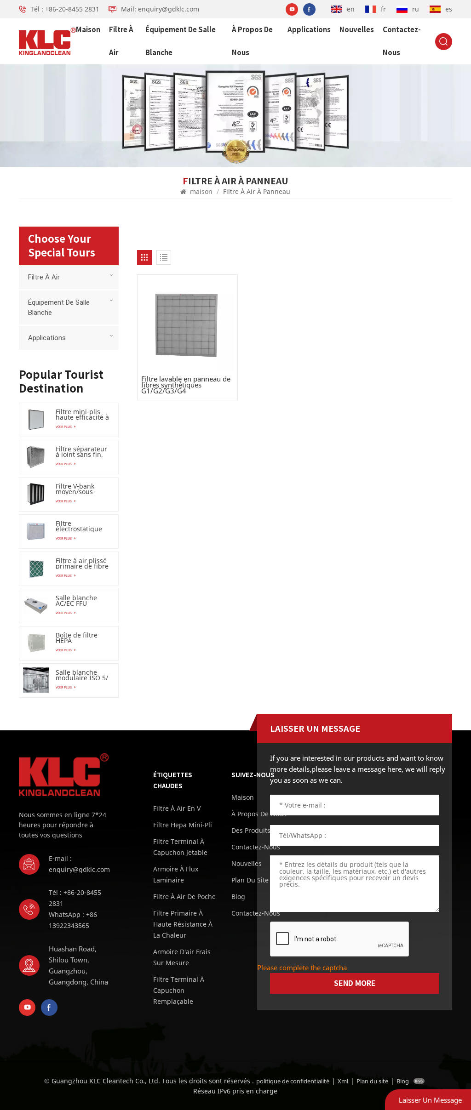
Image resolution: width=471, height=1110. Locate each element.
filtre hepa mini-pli (182, 824)
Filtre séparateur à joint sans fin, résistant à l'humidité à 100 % (81, 451)
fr (383, 9)
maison (88, 29)
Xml (343, 1081)
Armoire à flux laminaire (175, 874)
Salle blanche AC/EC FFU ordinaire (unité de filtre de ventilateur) (80, 600)
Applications (309, 29)
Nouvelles (356, 29)
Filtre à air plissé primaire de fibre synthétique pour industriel (82, 563)
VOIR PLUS (64, 426)
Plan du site (372, 1081)
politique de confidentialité (292, 1081)
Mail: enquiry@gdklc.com (160, 9)
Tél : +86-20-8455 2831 (64, 9)
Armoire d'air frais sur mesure (182, 957)
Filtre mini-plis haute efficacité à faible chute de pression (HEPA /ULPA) (82, 414)
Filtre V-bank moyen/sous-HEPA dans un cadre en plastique (77, 489)
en (351, 9)
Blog (402, 1081)
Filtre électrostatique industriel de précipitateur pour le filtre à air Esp (83, 526)
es (448, 9)
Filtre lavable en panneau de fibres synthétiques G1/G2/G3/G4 (185, 385)
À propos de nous (252, 41)
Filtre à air (121, 41)
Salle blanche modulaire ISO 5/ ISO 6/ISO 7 (82, 675)
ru (415, 9)
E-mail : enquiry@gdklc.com (79, 864)
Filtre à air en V (177, 808)
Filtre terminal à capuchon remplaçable (178, 990)
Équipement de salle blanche (180, 41)
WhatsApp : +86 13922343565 (73, 920)
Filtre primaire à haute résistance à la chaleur (183, 924)
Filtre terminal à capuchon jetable (180, 847)
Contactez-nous (402, 41)
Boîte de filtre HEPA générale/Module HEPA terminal (82, 637)
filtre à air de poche (184, 896)
